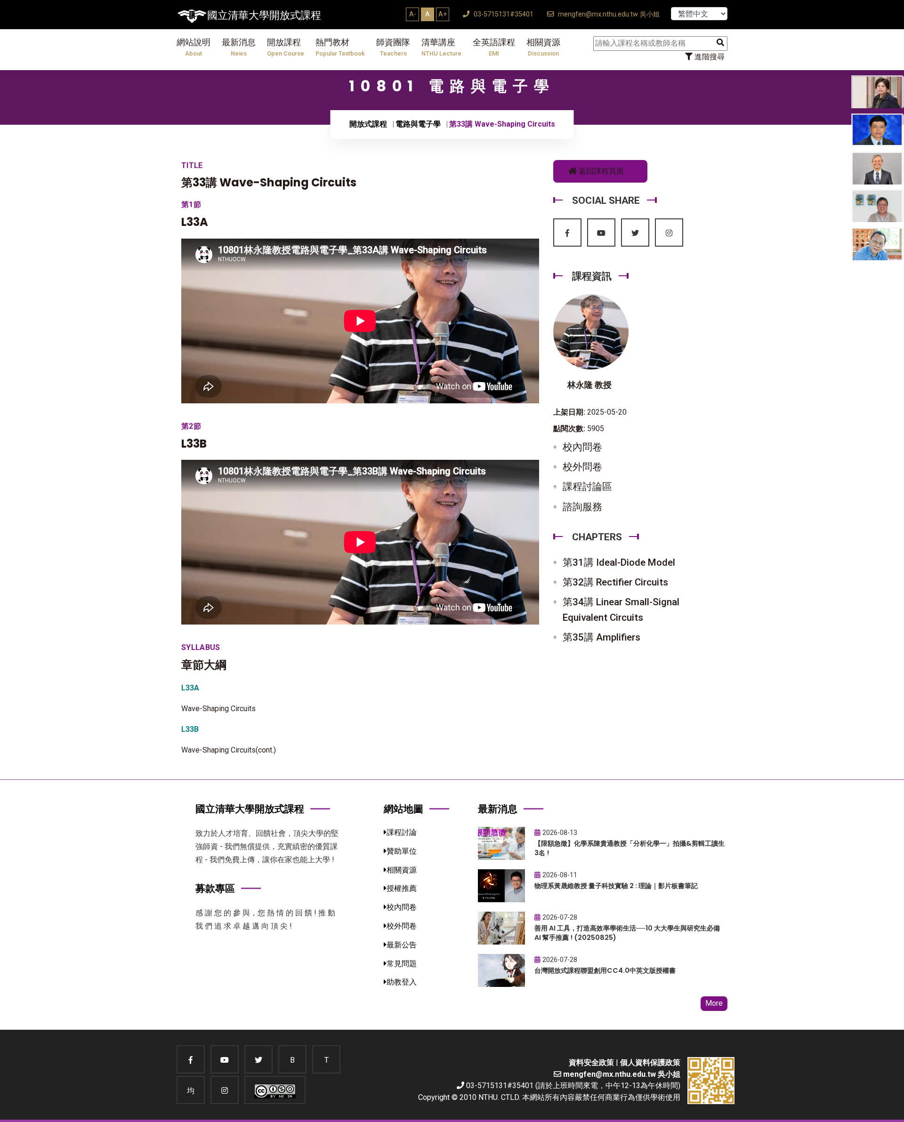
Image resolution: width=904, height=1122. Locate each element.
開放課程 (285, 47)
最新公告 (402, 944)
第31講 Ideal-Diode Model (619, 562)
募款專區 (215, 888)
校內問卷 (582, 447)
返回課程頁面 (600, 171)
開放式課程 (368, 124)
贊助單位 (402, 851)
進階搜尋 (709, 56)
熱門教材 (340, 47)
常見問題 (402, 963)
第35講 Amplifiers (601, 637)
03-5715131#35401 (502, 14)
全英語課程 (494, 47)
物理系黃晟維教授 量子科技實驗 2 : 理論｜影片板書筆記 (616, 885)
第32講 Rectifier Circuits (615, 582)
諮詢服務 (582, 507)
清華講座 (441, 47)
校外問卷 (582, 467)
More (714, 1003)
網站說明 (193, 47)
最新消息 (239, 47)
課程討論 (402, 832)
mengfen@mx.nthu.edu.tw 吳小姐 (608, 14)
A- (412, 14)
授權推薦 (402, 888)
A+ (442, 14)
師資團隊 (393, 47)
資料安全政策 (591, 1062)
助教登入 (402, 982)
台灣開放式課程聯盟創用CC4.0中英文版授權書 (605, 970)
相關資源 (543, 47)
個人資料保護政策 (650, 1062)
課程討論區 (587, 486)
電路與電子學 (418, 124)
